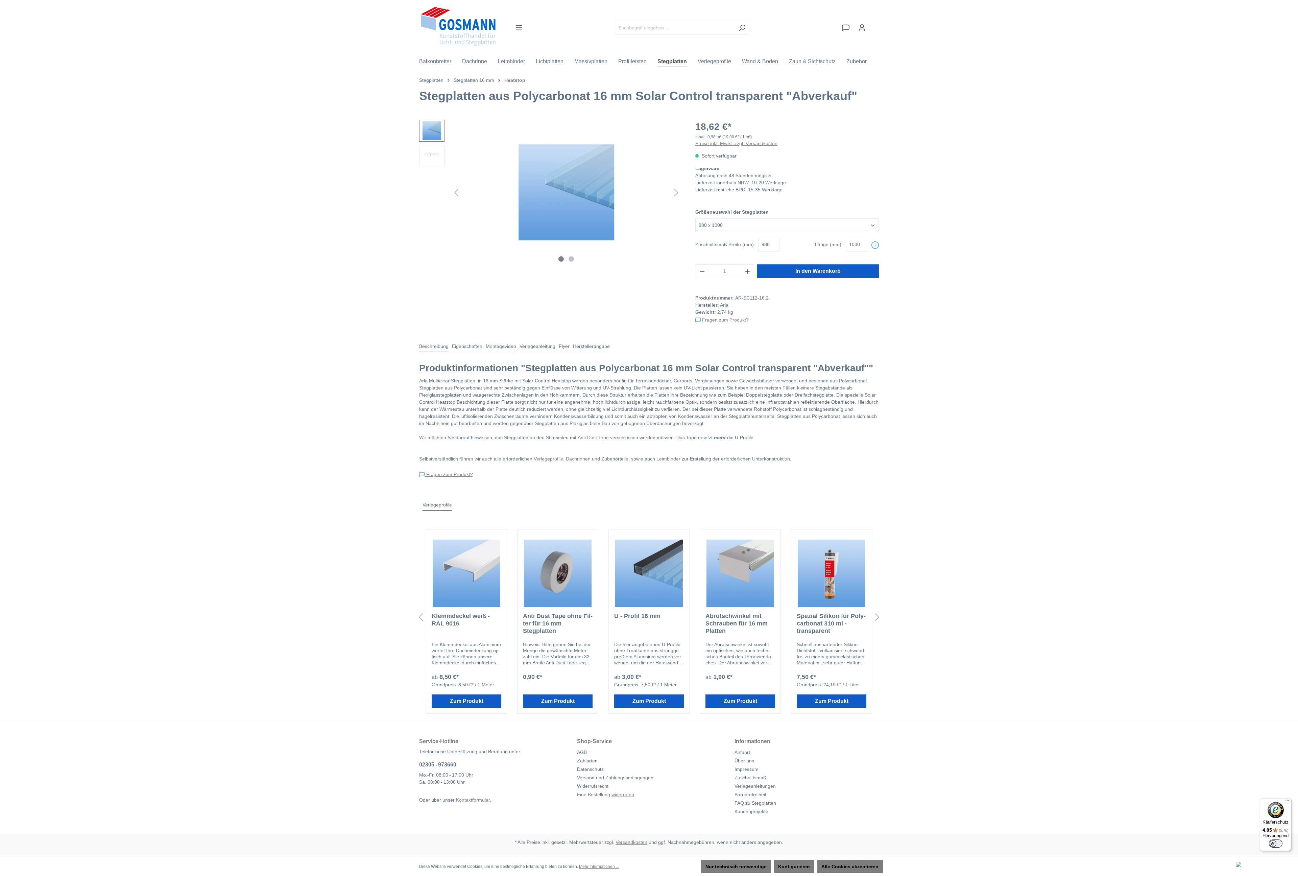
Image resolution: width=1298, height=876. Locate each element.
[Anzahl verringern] (702, 271)
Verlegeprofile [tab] (437, 504)
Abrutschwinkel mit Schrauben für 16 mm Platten (736, 623)
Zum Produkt (466, 701)
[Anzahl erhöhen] (748, 271)
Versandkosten (631, 842)
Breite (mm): (725, 244)
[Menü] (519, 27)
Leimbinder (668, 458)
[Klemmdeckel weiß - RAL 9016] (466, 573)
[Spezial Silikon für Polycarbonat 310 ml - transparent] (831, 573)
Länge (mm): (829, 244)
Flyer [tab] (564, 346)
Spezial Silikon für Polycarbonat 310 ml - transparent (831, 623)
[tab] (434, 346)
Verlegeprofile (548, 458)
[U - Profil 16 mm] (649, 573)
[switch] (1275, 843)
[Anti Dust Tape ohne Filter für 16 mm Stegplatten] (558, 573)
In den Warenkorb (818, 271)
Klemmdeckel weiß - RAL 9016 (461, 620)
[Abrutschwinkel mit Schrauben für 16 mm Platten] (740, 573)
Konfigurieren (794, 866)
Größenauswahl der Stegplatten (732, 212)
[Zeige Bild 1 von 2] (561, 259)
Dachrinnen (578, 458)
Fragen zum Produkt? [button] (725, 320)
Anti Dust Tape (593, 437)
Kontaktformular (473, 800)
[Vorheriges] (456, 193)
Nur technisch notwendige (736, 866)
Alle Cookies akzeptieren (850, 866)
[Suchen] (742, 28)
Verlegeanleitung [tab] (537, 346)
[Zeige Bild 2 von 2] (571, 259)
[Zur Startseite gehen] (458, 26)
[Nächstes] (676, 193)
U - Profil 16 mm (637, 616)
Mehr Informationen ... (599, 866)
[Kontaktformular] (846, 27)
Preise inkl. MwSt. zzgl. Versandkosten (736, 143)
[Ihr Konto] (862, 27)
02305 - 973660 (437, 764)
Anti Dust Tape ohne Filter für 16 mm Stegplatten (558, 623)
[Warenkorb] (874, 25)
